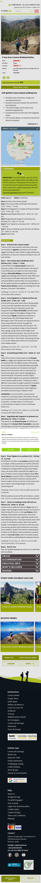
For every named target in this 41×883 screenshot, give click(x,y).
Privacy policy (35, 432)
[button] (5, 432)
